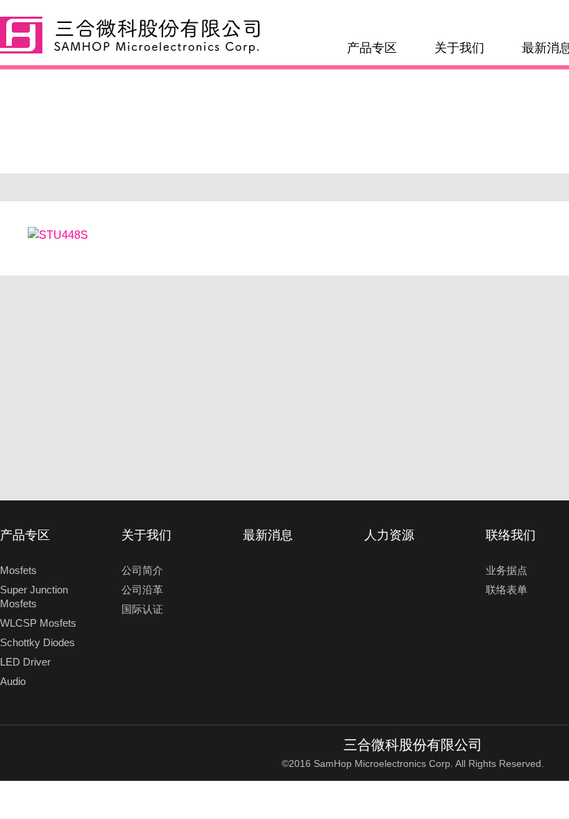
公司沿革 (142, 590)
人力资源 (389, 535)
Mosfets (18, 570)
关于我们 (459, 48)
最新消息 (268, 535)
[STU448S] (58, 234)
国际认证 (142, 609)
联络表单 (506, 590)
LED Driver (25, 662)
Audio (13, 681)
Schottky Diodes (37, 642)
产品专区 (372, 48)
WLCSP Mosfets (38, 623)
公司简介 (142, 570)
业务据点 (506, 570)
